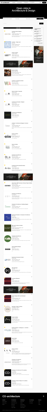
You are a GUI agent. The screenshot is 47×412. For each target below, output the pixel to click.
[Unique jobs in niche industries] (35, 31)
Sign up (41, 23)
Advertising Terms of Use (22, 410)
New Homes (13, 404)
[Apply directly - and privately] (35, 33)
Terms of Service (16, 410)
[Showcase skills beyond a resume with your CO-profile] (35, 36)
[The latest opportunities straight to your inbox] (35, 38)
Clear (40, 18)
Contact (39, 404)
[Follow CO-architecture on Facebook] (42, 410)
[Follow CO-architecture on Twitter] (44, 410)
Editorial (3, 404)
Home (39, 401)
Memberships (22, 401)
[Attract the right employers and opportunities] (35, 40)
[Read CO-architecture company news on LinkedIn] (40, 410)
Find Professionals (13, 401)
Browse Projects (4, 401)
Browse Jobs (31, 401)
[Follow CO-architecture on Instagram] (39, 410)
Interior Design (13, 407)
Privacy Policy (28, 410)
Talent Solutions (22, 407)
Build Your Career (38, 60)
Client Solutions (22, 404)
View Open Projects (27, 0)
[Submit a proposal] (31, 29)
